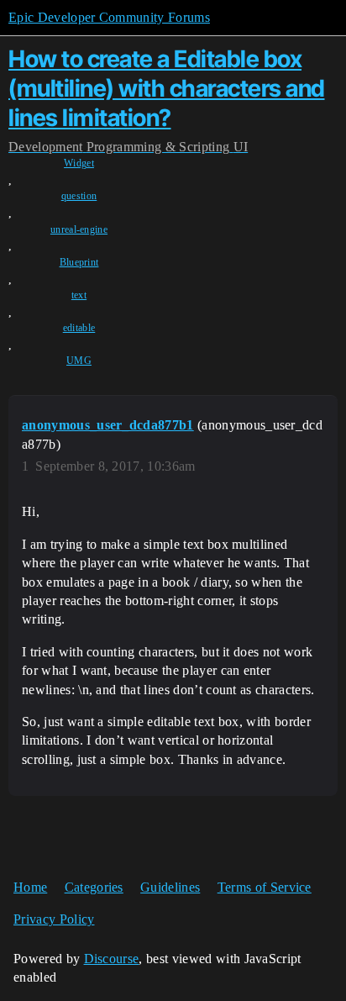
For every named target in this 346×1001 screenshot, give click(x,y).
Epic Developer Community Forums (109, 17)
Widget (79, 163)
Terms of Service (265, 887)
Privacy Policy (53, 919)
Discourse (111, 958)
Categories (94, 887)
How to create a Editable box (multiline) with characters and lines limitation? (166, 88)
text (78, 295)
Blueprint (79, 262)
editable (79, 328)
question (79, 196)
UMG (79, 360)
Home (30, 887)
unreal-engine (78, 229)
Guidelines (170, 887)
